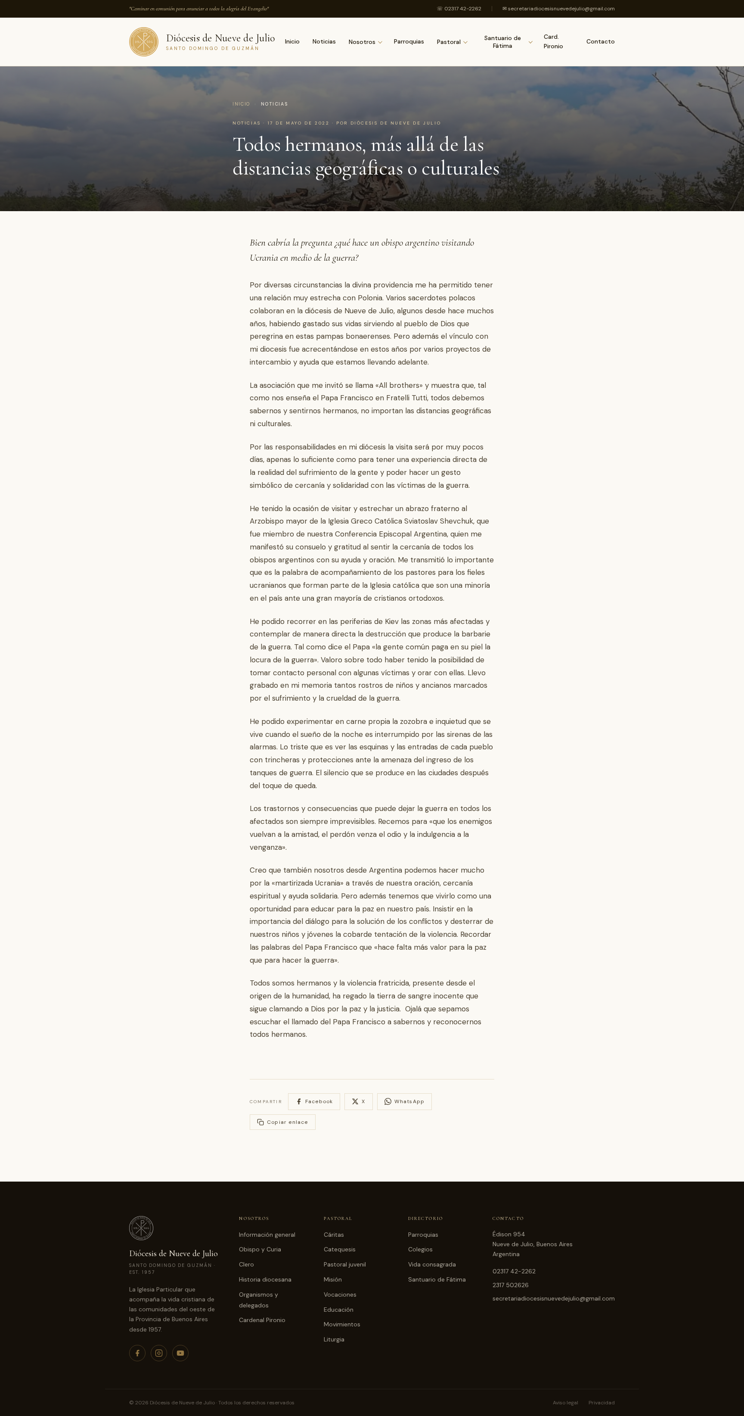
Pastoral (449, 42)
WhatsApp (409, 1101)
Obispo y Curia (260, 1249)
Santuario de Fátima (502, 42)
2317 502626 (511, 1285)
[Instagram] (159, 1353)
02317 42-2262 (514, 1271)
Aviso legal (565, 1402)
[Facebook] (137, 1353)
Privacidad (602, 1402)
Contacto (600, 41)
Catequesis (340, 1249)
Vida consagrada (432, 1264)
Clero (246, 1264)
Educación (338, 1309)
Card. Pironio (553, 41)
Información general (267, 1234)
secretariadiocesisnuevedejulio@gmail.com (554, 1298)
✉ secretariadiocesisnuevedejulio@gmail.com (558, 8)
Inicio (292, 41)
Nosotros (362, 42)
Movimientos (342, 1324)
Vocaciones (340, 1294)
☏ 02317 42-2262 (459, 8)
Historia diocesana (265, 1279)
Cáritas (334, 1234)
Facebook (319, 1101)
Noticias (324, 41)
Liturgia (334, 1339)
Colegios (420, 1249)
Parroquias (409, 41)
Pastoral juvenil (345, 1264)
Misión (333, 1279)
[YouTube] (180, 1353)
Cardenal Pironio (262, 1320)
